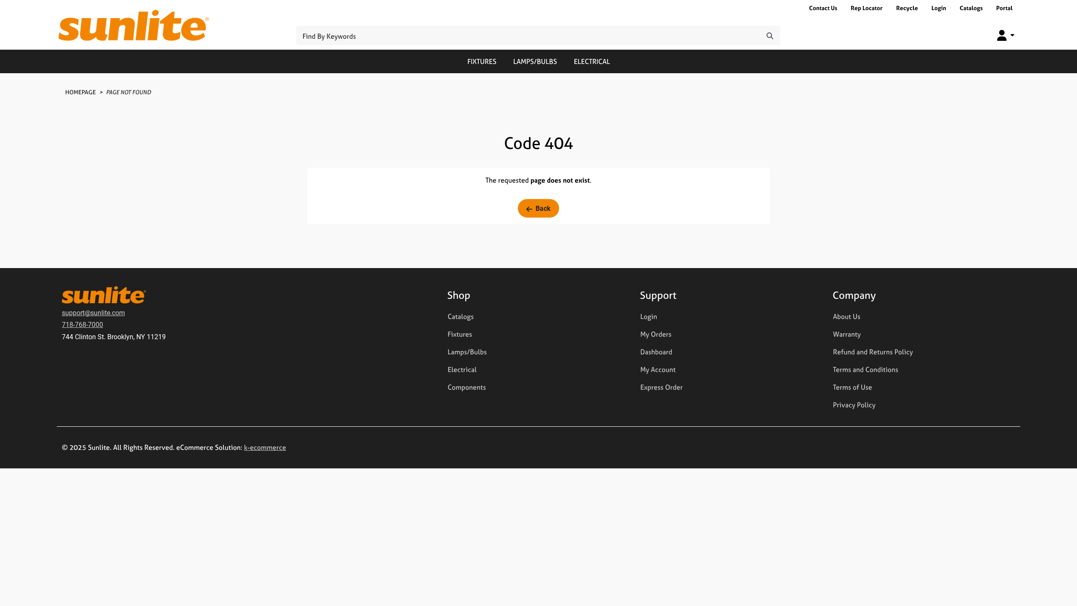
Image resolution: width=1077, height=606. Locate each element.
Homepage (80, 92)
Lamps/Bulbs (535, 61)
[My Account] (1005, 35)
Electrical (592, 61)
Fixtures (481, 61)
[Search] (770, 35)
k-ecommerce (265, 447)
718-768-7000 (82, 324)
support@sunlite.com (93, 312)
